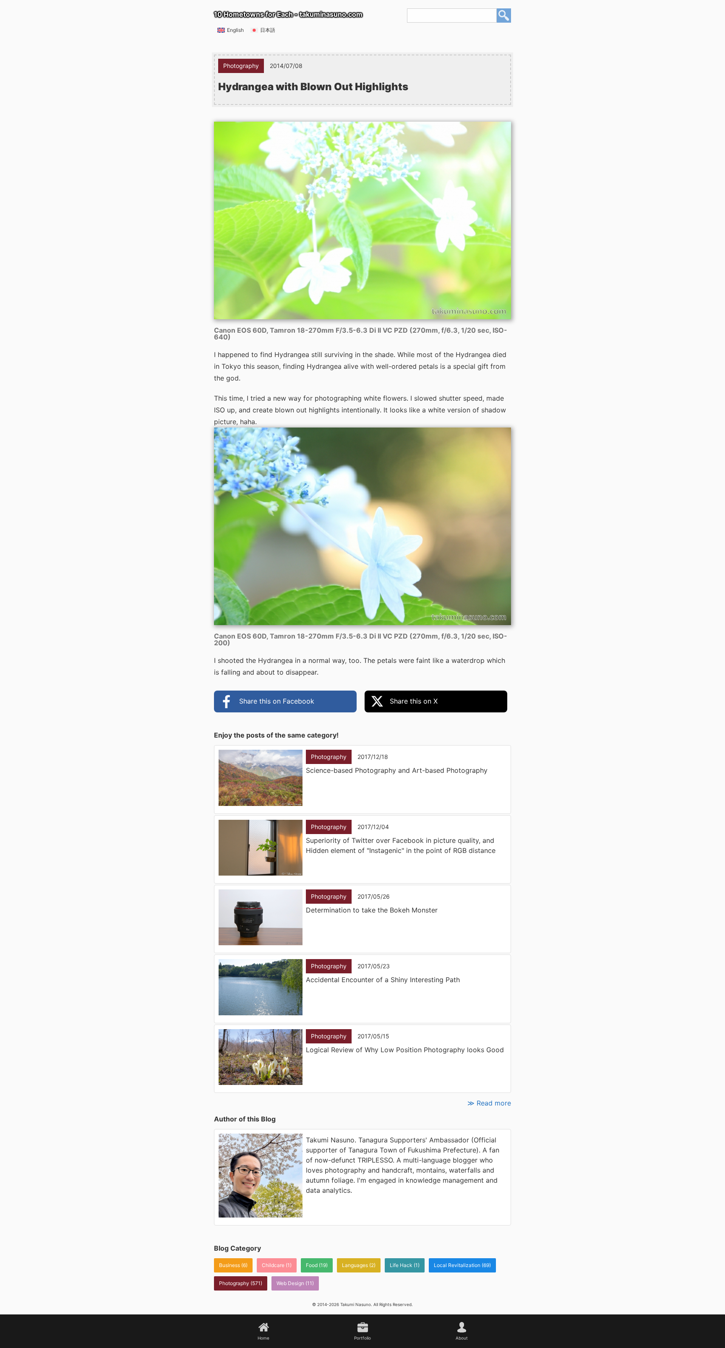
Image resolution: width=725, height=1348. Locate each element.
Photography (234, 1283)
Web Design (290, 1283)
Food (312, 1265)
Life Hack (401, 1265)
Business (229, 1265)
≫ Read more (489, 1103)
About (462, 1337)
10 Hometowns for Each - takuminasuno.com (288, 14)
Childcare (273, 1265)
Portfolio (362, 1337)
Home (263, 1337)
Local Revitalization (457, 1265)
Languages (355, 1265)
